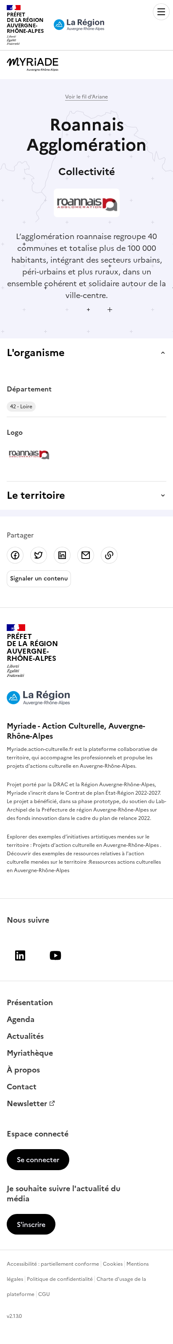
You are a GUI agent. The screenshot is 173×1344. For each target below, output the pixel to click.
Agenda (20, 1019)
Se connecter (38, 1160)
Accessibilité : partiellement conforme (53, 1264)
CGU (44, 1294)
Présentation (30, 1003)
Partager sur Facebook (15, 555)
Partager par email (85, 555)
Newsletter (27, 1104)
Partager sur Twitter (38, 555)
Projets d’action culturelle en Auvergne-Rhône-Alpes (96, 845)
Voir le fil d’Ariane (86, 97)
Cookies (113, 1264)
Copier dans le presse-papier (109, 555)
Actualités (25, 1036)
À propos (23, 1070)
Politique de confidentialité (60, 1279)
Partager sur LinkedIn (62, 555)
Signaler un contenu (39, 578)
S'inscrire (31, 1224)
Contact (22, 1087)
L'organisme (36, 352)
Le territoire (36, 495)
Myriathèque (30, 1053)
